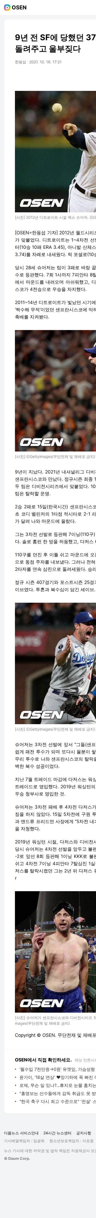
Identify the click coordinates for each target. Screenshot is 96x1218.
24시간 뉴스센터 (57, 1133)
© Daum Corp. (17, 1158)
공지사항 (83, 1133)
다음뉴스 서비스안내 (21, 1133)
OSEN (19, 7)
